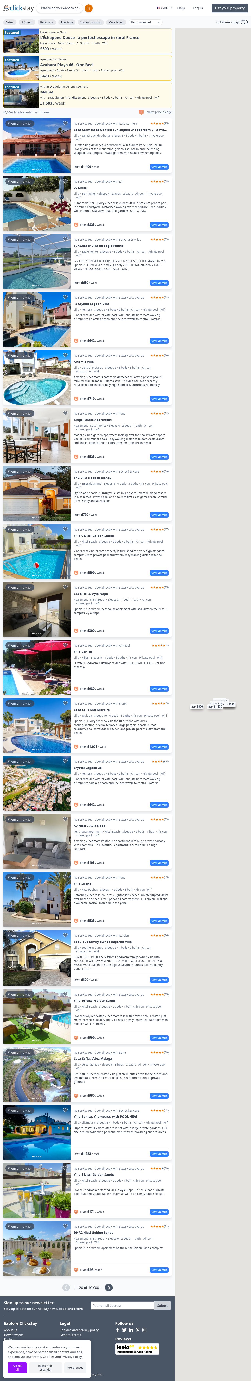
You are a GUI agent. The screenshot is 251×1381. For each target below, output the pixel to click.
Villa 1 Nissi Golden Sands (94, 1175)
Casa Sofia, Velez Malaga (93, 1059)
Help (181, 8)
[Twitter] (124, 1330)
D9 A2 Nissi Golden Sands (93, 1233)
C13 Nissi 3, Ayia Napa (91, 594)
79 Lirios (80, 188)
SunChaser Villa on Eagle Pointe (98, 246)
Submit (162, 1305)
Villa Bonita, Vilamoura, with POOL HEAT (105, 1117)
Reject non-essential (45, 1367)
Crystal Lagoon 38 (88, 768)
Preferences (75, 1367)
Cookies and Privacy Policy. (62, 1357)
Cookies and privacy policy (79, 1330)
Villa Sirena (82, 884)
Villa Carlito (83, 652)
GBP (164, 8)
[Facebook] (117, 1330)
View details (159, 167)
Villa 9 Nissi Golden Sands (94, 536)
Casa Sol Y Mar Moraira (92, 710)
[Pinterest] (137, 1330)
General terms (70, 1335)
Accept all (17, 1367)
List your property (230, 8)
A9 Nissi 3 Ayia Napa (89, 826)
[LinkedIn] (131, 1330)
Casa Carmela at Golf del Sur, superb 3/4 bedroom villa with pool (120, 130)
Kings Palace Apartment (93, 420)
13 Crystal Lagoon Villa (91, 304)
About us (10, 1330)
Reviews (10, 1339)
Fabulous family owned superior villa (103, 942)
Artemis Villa (84, 362)
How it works (14, 1335)
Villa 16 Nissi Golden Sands (94, 1001)
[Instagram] (144, 1330)
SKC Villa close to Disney (92, 478)
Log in (198, 8)
